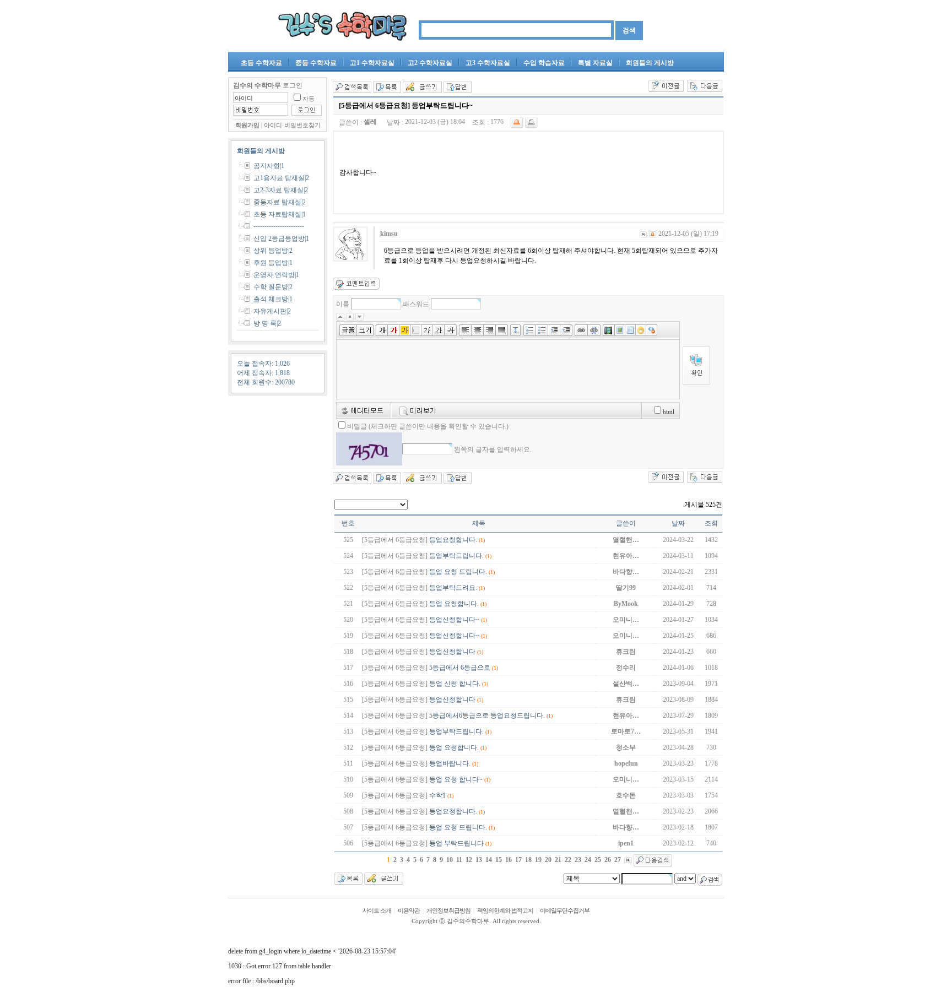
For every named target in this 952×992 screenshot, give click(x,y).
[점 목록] (542, 329)
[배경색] (404, 329)
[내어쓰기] (554, 329)
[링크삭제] (595, 329)
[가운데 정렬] (478, 329)
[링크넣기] (581, 329)
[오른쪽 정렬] (490, 329)
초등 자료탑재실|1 (279, 214)
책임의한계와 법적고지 (505, 911)
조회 (711, 523)
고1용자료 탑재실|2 (281, 178)
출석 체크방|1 (273, 299)
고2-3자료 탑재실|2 (280, 190)
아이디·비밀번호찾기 (292, 125)
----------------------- (278, 226)
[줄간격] (516, 329)
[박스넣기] (415, 329)
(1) (482, 540)
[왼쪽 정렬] (465, 329)
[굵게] (382, 329)
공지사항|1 (268, 166)
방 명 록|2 (267, 323)
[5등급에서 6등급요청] (395, 540)
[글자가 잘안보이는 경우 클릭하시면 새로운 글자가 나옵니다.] (369, 448)
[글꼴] (348, 329)
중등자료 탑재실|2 (279, 202)
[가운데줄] (452, 329)
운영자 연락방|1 (276, 275)
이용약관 (409, 911)
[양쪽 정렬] (503, 329)
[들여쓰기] (567, 329)
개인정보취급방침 (448, 911)
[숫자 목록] (529, 329)
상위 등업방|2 (273, 250)
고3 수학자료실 (488, 63)
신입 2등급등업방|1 (281, 238)
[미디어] (609, 329)
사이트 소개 (377, 911)
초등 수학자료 (261, 63)
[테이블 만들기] (630, 329)
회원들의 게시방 (650, 63)
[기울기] (426, 329)
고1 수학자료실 (372, 63)
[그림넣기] (620, 329)
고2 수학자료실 (430, 63)
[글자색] (393, 329)
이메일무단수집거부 (564, 911)
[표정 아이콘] (641, 329)
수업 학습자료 (544, 63)
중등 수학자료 (316, 63)
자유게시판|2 (272, 311)
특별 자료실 (595, 63)
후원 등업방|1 (273, 263)
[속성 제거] (651, 329)
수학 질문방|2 (273, 287)
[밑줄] (438, 329)
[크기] (366, 329)
